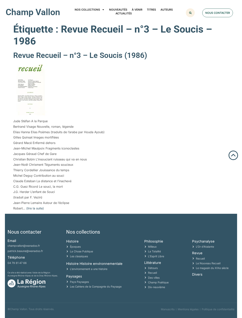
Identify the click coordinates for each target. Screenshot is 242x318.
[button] (190, 12)
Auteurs (167, 9)
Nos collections (87, 9)
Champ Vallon (33, 12)
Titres (151, 9)
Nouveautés (118, 9)
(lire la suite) (35, 208)
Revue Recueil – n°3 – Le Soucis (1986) (80, 55)
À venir (137, 9)
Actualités (124, 13)
